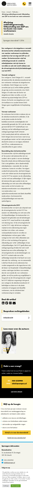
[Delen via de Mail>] (13, 302)
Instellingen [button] (6, 486)
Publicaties (15, 12)
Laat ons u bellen (16, 392)
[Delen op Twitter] (6, 302)
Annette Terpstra (9, 34)
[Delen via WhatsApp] (10, 302)
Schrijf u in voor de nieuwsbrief (16, 432)
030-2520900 (17, 381)
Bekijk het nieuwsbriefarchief (17, 438)
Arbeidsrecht (8, 318)
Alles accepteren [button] (16, 486)
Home (3, 12)
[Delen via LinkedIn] (3, 302)
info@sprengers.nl (19, 383)
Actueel (9, 12)
